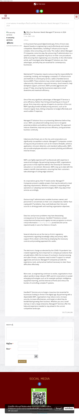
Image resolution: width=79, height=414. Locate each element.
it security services (44, 223)
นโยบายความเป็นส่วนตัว (45, 408)
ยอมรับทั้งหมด (69, 408)
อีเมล (8, 349)
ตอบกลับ (22, 361)
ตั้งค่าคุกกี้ (58, 408)
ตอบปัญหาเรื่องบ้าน (25, 23)
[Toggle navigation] (76, 17)
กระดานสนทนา (11, 23)
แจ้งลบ (26, 40)
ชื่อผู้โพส (9, 344)
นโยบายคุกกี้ (14, 410)
